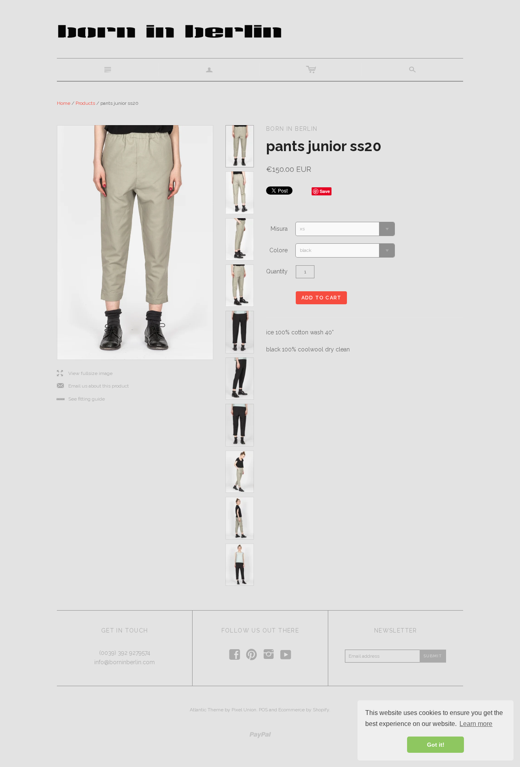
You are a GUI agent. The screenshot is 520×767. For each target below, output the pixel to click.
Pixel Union (244, 710)
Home (63, 103)
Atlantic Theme (206, 710)
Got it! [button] (435, 744)
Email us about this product (93, 386)
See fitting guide (81, 399)
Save (325, 191)
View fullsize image (85, 373)
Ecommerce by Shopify (303, 710)
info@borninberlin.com (124, 662)
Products (85, 103)
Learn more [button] (475, 723)
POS (263, 710)
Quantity (277, 271)
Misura (279, 228)
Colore (278, 250)
